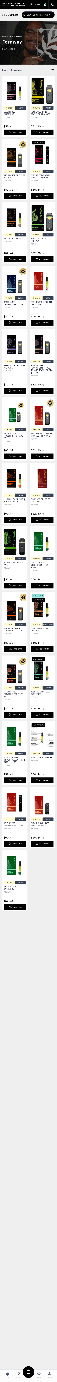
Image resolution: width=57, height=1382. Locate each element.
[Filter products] (53, 70)
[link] (15, 98)
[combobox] (38, 13)
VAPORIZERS (8, 49)
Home (4, 36)
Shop (11, 36)
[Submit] (24, 15)
